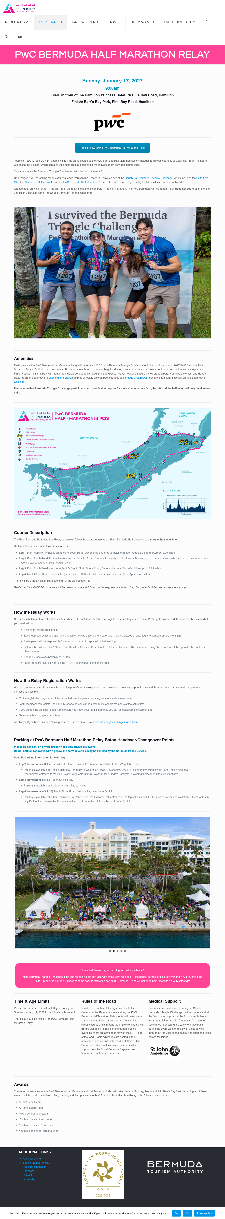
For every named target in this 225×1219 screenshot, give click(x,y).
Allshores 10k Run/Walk (39, 182)
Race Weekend (31, 1159)
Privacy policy (204, 1213)
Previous (9, 882)
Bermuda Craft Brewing (136, 377)
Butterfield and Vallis (59, 377)
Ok (176, 1213)
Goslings (19, 382)
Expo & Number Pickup (36, 1163)
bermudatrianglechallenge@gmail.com (115, 722)
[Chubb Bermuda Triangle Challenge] (19, 7)
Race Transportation (34, 1167)
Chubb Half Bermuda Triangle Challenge (149, 178)
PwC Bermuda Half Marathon (80, 182)
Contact (27, 1175)
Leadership (29, 1179)
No (187, 1213)
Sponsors (28, 1171)
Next (215, 882)
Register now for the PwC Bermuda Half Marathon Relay (112, 148)
